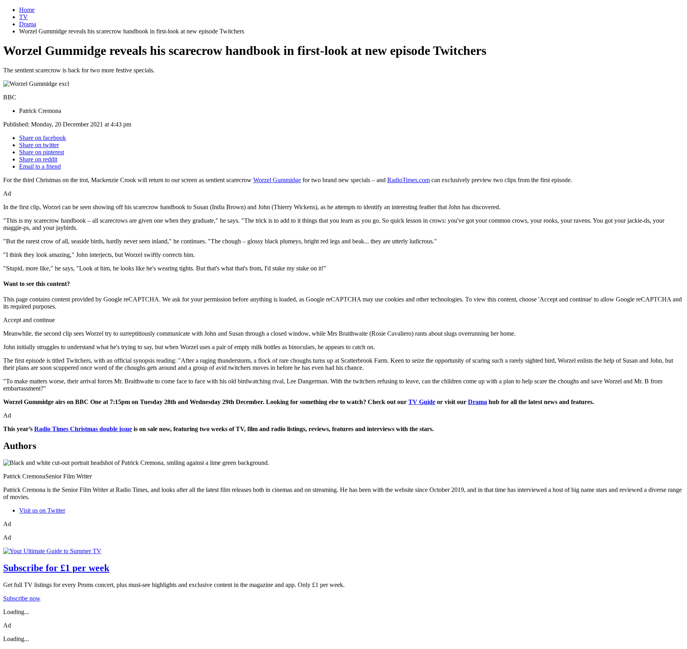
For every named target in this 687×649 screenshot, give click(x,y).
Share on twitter (39, 145)
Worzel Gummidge (277, 180)
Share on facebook (42, 137)
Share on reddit (38, 159)
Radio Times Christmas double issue (83, 429)
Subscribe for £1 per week (56, 568)
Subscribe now (22, 598)
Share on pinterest (41, 152)
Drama (27, 24)
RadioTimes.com (408, 180)
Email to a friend (40, 166)
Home (27, 9)
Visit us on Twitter (42, 510)
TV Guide (421, 401)
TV (23, 17)
